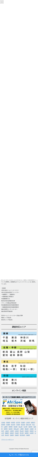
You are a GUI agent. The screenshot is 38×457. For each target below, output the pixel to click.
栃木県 (13, 424)
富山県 (20, 426)
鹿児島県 (22, 435)
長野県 (6, 429)
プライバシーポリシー (7, 439)
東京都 (23, 424)
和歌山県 (16, 429)
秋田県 (13, 422)
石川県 (25, 426)
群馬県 (3, 424)
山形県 (28, 422)
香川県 (22, 433)
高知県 (17, 433)
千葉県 (18, 424)
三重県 (22, 429)
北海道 (3, 422)
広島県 (17, 431)
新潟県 (15, 426)
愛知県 (27, 429)
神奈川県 (28, 424)
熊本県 (7, 435)
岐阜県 (10, 429)
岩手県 (18, 422)
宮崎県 (12, 435)
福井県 (30, 426)
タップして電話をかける (20, 455)
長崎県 (17, 435)
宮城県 (23, 422)
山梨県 (6, 426)
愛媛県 (7, 433)
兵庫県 (12, 431)
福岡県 (27, 433)
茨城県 (8, 424)
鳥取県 (31, 431)
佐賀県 (31, 433)
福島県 (33, 422)
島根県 (27, 431)
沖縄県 (28, 435)
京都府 (31, 429)
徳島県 (12, 433)
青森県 (8, 422)
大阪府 (7, 431)
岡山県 (22, 431)
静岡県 (10, 426)
